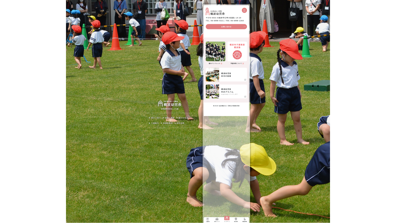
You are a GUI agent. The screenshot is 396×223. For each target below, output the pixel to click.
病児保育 (180, 123)
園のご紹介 (156, 117)
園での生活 (183, 117)
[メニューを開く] (244, 10)
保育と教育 (170, 117)
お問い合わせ (226, 26)
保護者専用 (168, 123)
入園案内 (155, 123)
